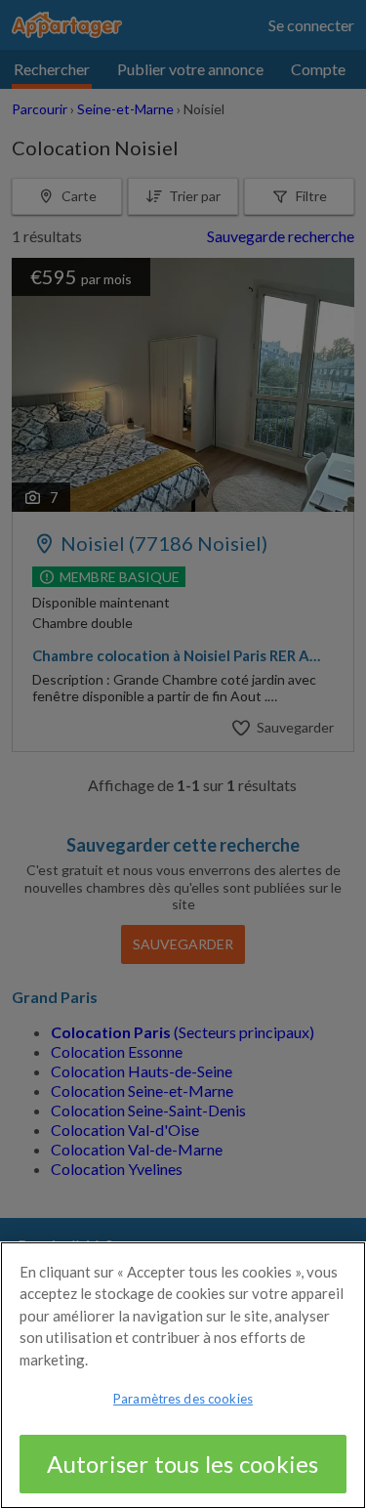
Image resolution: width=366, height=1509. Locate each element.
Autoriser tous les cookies (182, 1463)
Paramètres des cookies (183, 1398)
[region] (183, 1375)
